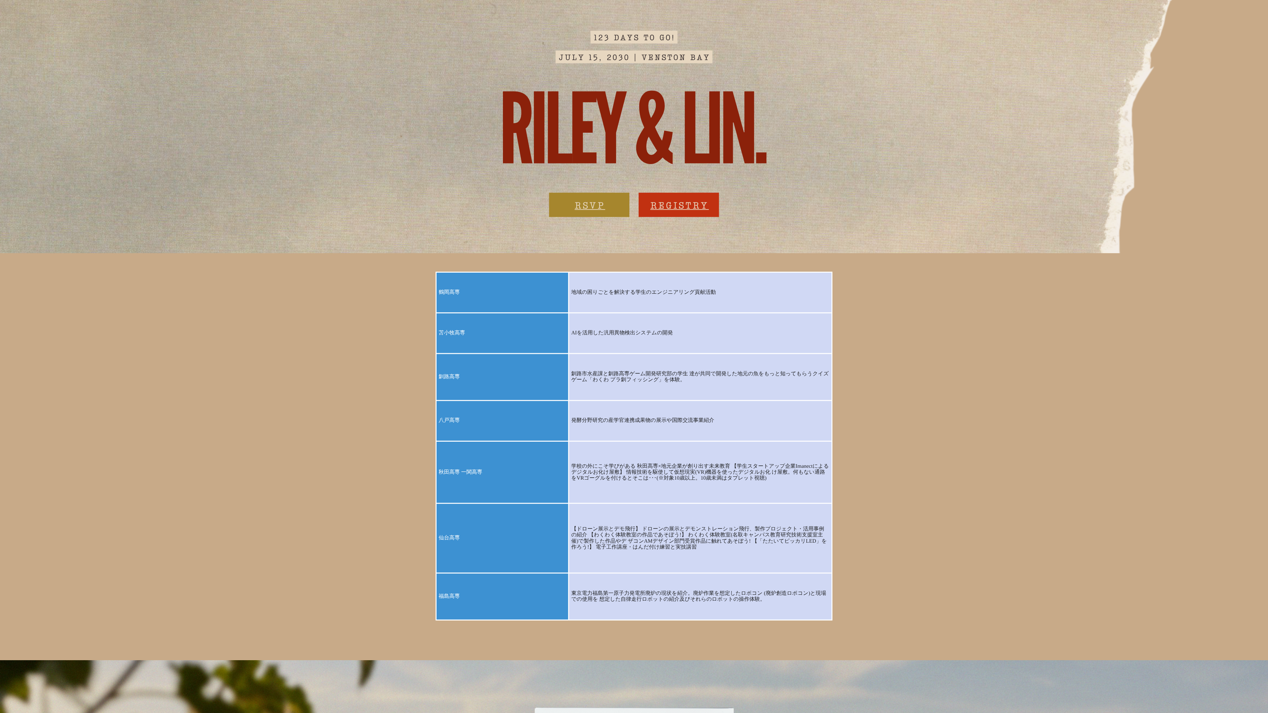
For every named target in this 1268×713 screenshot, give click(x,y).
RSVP (590, 204)
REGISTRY (679, 204)
